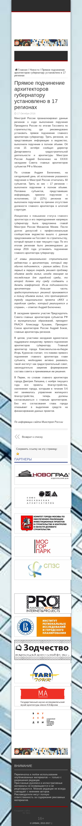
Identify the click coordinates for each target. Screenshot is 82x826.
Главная (22, 69)
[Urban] (41, 33)
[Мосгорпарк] (43, 555)
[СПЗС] (43, 579)
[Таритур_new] (43, 682)
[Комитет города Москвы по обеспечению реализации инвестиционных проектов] (43, 532)
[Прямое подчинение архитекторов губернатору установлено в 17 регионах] (17, 453)
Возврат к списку (32, 436)
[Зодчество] (43, 659)
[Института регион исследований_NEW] (43, 636)
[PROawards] (43, 612)
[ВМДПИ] (43, 728)
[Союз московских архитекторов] (43, 507)
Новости (34, 69)
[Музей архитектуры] (43, 705)
